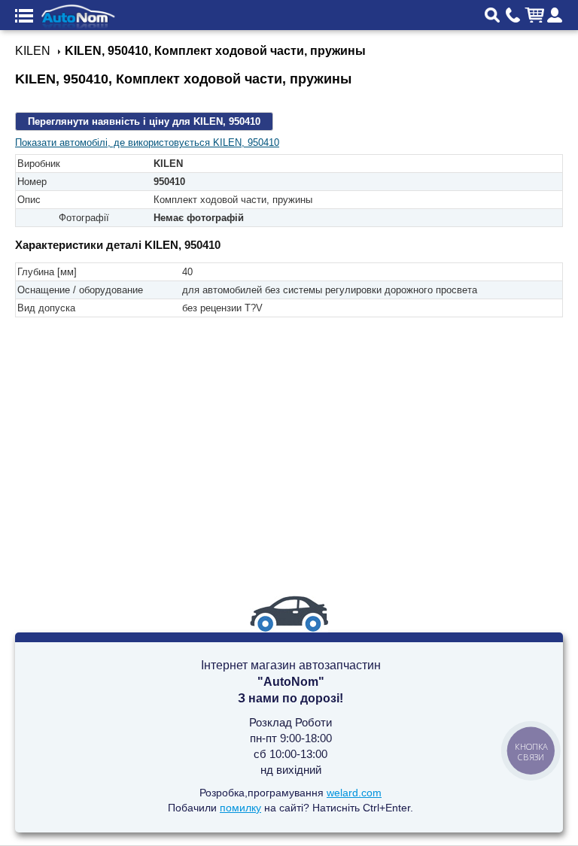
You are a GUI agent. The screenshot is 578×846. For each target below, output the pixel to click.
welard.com (354, 793)
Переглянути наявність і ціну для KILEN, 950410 (144, 121)
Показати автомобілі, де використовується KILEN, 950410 (147, 142)
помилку (240, 808)
